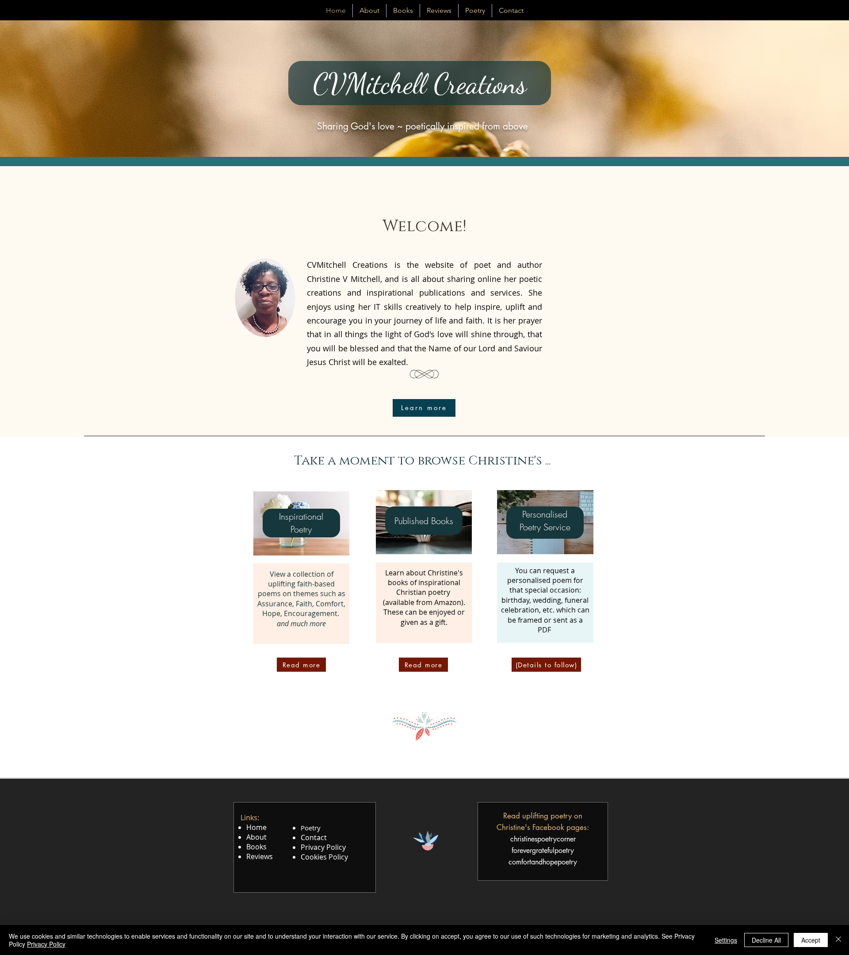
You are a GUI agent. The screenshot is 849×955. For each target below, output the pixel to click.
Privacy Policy (46, 944)
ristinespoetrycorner (546, 839)
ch (513, 839)
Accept (810, 940)
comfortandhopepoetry (543, 862)
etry (568, 850)
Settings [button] (726, 940)
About (256, 837)
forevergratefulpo (537, 850)
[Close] (838, 940)
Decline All (766, 940)
